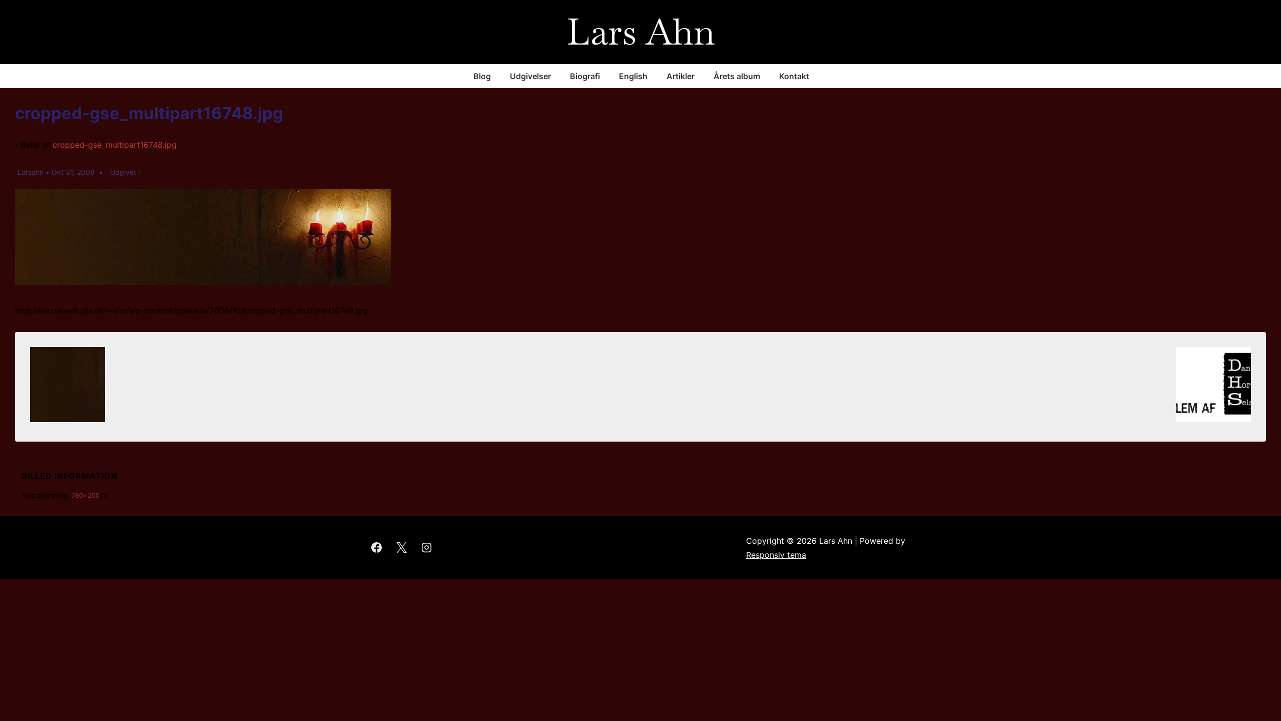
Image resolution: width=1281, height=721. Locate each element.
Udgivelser (530, 76)
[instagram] (426, 547)
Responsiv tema (776, 555)
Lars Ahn (640, 32)
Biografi (585, 76)
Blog (482, 76)
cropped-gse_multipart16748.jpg (115, 145)
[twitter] (401, 547)
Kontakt (794, 76)
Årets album (737, 76)
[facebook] (376, 547)
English (633, 76)
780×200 (86, 495)
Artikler (681, 76)
